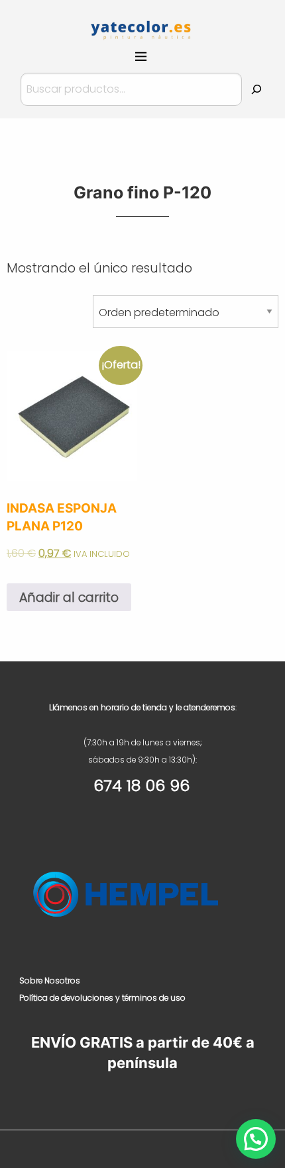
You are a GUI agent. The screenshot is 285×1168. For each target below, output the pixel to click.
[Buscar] (256, 89)
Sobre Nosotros (49, 980)
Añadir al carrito (69, 597)
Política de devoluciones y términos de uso (102, 997)
